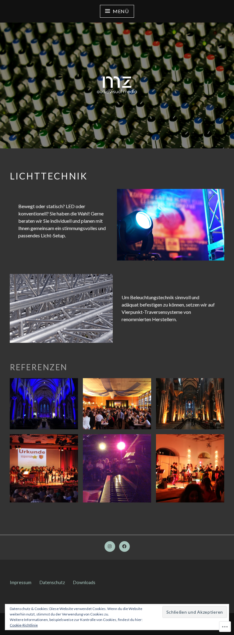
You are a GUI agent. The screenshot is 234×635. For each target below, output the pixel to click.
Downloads (84, 582)
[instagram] (110, 546)
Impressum (20, 582)
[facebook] (124, 546)
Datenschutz (52, 582)
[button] (44, 403)
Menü (121, 11)
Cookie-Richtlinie (24, 625)
